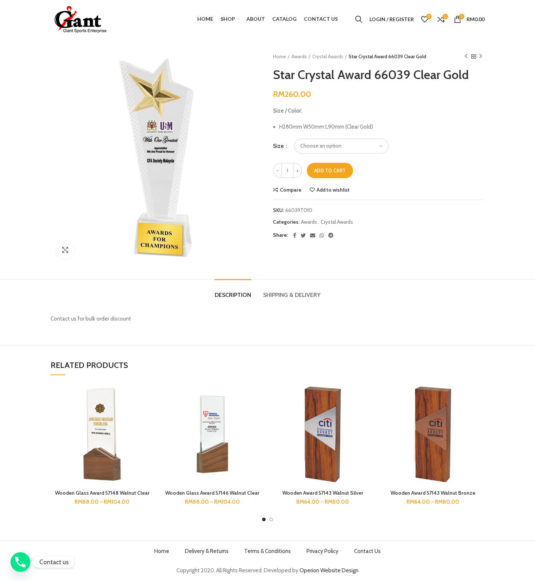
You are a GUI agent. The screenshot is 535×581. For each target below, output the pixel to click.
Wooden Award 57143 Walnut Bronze (433, 493)
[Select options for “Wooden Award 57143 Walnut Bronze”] (479, 411)
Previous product (466, 56)
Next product (480, 56)
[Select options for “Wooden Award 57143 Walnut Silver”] (369, 411)
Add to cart (330, 170)
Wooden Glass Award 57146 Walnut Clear (212, 493)
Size (279, 146)
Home (279, 56)
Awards (299, 56)
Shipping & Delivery (292, 294)
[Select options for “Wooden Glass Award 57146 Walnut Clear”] (258, 411)
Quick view (148, 427)
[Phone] (20, 562)
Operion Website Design (329, 570)
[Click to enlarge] (65, 250)
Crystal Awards (327, 56)
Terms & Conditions (267, 551)
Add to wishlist (333, 189)
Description (233, 294)
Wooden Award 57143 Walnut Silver (322, 493)
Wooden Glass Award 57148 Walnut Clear (102, 493)
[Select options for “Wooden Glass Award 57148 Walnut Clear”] (148, 411)
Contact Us (367, 551)
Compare (290, 189)
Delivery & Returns (207, 551)
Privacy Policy (322, 551)
